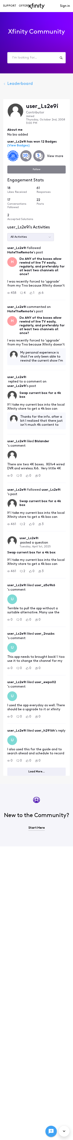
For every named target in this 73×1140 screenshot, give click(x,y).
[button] (11, 293)
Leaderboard (20, 84)
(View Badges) (18, 145)
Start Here (36, 828)
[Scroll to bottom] (64, 1131)
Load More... (36, 771)
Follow (36, 169)
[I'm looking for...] (61, 58)
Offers (24, 5)
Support (9, 5)
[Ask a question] (51, 1131)
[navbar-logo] (36, 6)
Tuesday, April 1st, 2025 (35, 546)
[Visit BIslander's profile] (12, 455)
